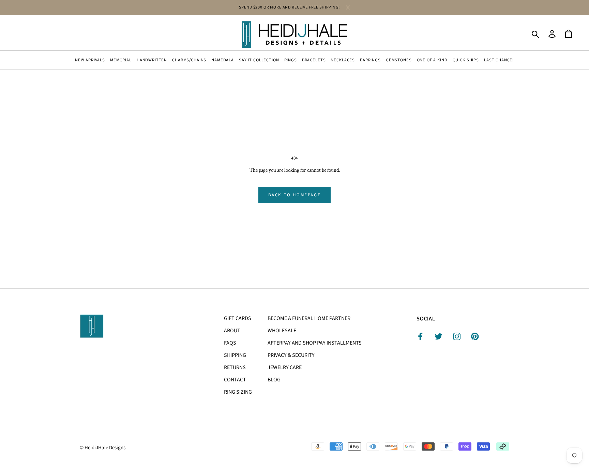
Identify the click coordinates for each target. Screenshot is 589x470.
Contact (235, 379)
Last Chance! (499, 60)
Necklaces (343, 60)
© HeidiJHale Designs (102, 447)
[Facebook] (420, 336)
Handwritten (152, 60)
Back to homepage (294, 195)
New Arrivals (90, 60)
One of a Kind (432, 60)
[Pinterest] (475, 336)
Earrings (370, 60)
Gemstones (399, 60)
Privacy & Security (291, 355)
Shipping (235, 355)
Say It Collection (259, 60)
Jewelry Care (285, 367)
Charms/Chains (189, 60)
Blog (274, 379)
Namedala (222, 60)
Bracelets (314, 60)
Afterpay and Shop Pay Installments (315, 343)
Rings (290, 60)
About (232, 330)
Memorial (121, 60)
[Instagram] (457, 336)
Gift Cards (237, 318)
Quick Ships (466, 60)
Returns (235, 367)
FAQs (230, 343)
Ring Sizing (238, 392)
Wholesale (282, 330)
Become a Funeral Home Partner (309, 318)
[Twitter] (438, 336)
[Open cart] (568, 34)
